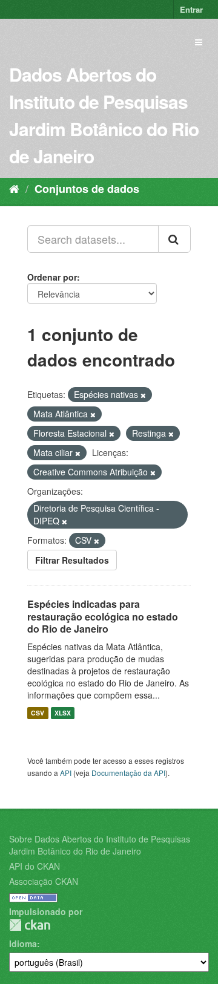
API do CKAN (34, 866)
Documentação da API (128, 772)
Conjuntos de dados (87, 189)
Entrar (191, 9)
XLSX (62, 712)
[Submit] (174, 239)
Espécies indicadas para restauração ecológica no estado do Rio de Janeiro (102, 616)
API (65, 772)
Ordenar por (52, 277)
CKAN (29, 925)
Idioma (23, 943)
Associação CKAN (43, 881)
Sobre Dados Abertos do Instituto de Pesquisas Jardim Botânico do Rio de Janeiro (99, 845)
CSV (37, 712)
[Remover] (143, 395)
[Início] (14, 188)
